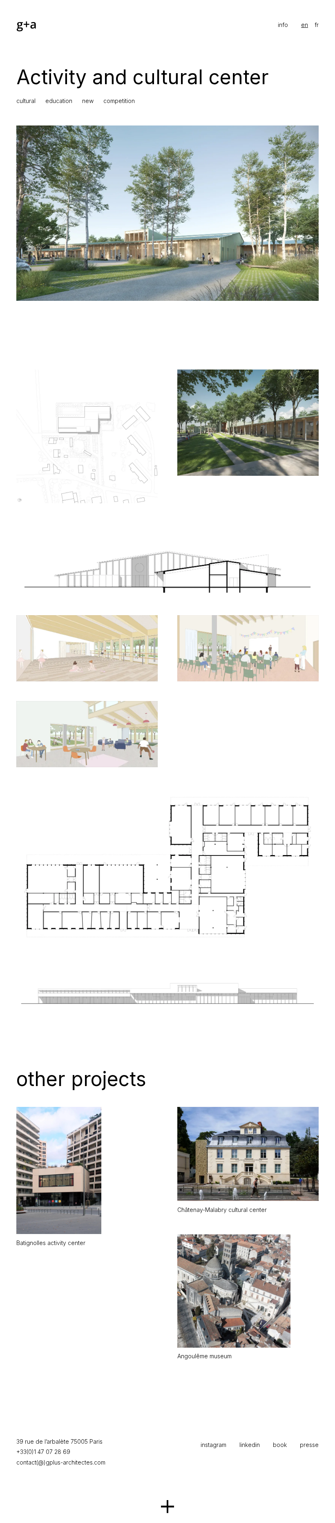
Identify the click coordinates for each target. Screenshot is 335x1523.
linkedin (249, 1444)
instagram (213, 1444)
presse (309, 1444)
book (280, 1444)
